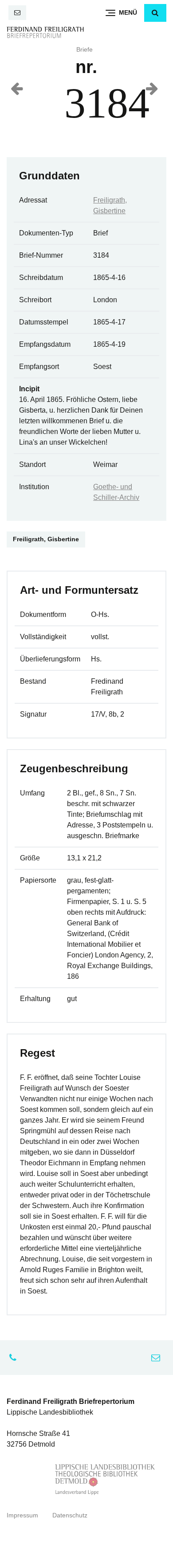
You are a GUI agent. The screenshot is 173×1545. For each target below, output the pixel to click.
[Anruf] (15, 1358)
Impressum (22, 1515)
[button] (155, 13)
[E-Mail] (17, 12)
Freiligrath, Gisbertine (46, 539)
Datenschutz (69, 1515)
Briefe (84, 49)
